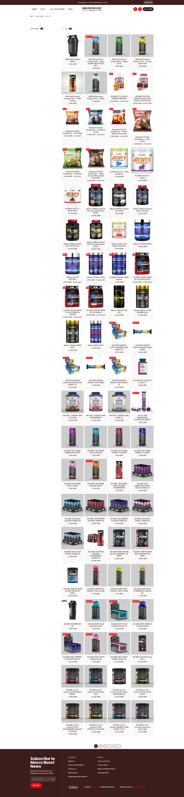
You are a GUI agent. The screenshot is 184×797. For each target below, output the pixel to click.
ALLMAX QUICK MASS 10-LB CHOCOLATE (142, 278)
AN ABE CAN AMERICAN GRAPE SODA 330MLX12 (142, 486)
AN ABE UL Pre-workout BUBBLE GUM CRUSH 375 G (119, 727)
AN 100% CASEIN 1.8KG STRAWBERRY (96, 417)
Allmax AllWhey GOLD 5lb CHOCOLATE (72, 245)
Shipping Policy (103, 773)
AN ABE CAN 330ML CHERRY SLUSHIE (119, 452)
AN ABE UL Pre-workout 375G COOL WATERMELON (119, 692)
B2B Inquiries (73, 773)
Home (31, 16)
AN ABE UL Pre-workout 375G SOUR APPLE (142, 692)
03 (105, 746)
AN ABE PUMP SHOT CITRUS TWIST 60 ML (119, 590)
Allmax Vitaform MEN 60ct (72, 346)
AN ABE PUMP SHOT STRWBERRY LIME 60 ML (142, 591)
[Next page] (119, 746)
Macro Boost (95, 787)
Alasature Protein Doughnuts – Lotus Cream (142, 139)
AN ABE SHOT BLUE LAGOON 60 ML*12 (119, 625)
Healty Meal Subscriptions (77, 776)
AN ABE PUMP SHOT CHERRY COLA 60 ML (96, 590)
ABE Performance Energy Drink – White (95, 97)
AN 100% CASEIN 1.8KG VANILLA (119, 417)
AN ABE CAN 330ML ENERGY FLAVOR (142, 452)
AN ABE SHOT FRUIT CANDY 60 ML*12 (119, 658)
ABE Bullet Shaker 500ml (72, 60)
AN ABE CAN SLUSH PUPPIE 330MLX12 (72, 553)
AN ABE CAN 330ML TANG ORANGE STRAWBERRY (119, 486)
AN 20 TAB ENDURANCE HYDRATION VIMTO (142, 418)
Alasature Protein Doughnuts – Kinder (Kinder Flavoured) (119, 131)
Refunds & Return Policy (106, 769)
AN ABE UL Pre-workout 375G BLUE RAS (96, 692)
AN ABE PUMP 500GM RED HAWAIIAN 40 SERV (142, 554)
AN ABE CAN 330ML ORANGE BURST (95, 485)
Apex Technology (139, 787)
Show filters (34, 29)
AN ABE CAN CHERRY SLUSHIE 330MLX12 (96, 520)
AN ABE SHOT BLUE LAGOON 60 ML (95, 625)
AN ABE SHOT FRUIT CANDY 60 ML (95, 658)
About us (71, 761)
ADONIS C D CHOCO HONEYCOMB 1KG (119, 97)
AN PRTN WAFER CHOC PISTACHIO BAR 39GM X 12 (72, 382)
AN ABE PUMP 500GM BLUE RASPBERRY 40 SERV (119, 554)
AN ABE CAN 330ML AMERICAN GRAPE (72, 452)
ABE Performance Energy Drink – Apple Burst (119, 61)
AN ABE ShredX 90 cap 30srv (142, 658)
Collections (39, 16)
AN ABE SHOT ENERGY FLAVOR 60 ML (142, 625)
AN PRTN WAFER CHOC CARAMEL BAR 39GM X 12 (119, 347)
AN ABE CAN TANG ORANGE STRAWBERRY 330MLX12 (96, 555)
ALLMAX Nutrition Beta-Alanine (119, 278)
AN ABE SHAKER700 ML (72, 625)
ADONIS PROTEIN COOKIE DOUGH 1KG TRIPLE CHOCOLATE (142, 98)
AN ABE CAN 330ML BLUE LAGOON (95, 452)
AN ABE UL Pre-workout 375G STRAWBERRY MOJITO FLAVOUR (72, 728)
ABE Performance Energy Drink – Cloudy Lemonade (142, 61)
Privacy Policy (103, 765)
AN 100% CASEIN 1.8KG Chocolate (72, 417)
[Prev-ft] (53, 779)
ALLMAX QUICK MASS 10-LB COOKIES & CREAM (72, 312)
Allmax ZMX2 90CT (96, 345)
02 (100, 746)
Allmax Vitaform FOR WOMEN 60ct (142, 311)
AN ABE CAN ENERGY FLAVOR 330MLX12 (119, 520)
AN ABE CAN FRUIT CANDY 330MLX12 (142, 520)
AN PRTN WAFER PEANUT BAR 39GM (96, 381)
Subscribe (36, 785)
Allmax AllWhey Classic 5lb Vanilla (119, 210)
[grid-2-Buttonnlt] (62, 28)
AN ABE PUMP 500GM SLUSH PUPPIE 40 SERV (72, 591)
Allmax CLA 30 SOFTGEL (73, 278)
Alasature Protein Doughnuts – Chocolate (72, 132)
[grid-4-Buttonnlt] (70, 28)
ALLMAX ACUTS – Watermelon (72, 210)
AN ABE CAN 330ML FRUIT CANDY (72, 485)
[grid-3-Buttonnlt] (66, 28)
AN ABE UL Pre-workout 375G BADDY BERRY (73, 692)
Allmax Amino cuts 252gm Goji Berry (119, 245)
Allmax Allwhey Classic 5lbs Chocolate (142, 210)
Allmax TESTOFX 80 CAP (119, 311)
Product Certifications (76, 765)
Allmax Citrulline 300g (142, 244)
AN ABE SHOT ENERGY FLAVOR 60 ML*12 (72, 658)
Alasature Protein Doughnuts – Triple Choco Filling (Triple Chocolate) (96, 175)
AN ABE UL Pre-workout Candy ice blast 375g (142, 727)
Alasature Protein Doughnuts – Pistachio (72, 173)
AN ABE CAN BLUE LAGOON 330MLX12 (72, 520)
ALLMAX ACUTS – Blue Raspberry (119, 173)
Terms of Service (104, 761)
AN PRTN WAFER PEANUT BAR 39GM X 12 (119, 382)
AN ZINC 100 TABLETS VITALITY (142, 381)
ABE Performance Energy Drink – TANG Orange (72, 98)
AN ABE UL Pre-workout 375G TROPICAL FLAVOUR (95, 727)
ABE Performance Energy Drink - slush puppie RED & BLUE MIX (95, 62)
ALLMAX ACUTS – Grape (142, 177)
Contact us (72, 769)
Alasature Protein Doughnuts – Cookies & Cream (95, 130)
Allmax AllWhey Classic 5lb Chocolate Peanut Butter (95, 211)
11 (114, 746)
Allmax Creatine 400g (96, 277)
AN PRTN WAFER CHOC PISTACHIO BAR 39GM (142, 347)
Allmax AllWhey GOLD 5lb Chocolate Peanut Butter (96, 244)
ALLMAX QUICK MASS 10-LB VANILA (96, 311)
